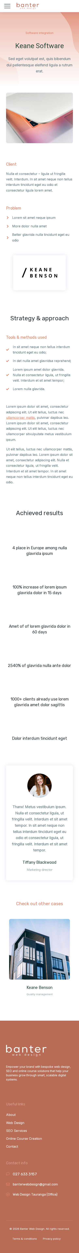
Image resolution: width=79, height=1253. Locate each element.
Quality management (40, 994)
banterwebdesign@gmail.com (35, 1184)
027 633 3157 (25, 1174)
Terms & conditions (24, 1238)
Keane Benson (39, 987)
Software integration (39, 33)
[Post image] (39, 949)
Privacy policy (52, 1238)
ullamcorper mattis (20, 418)
